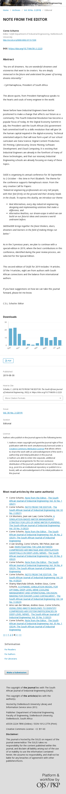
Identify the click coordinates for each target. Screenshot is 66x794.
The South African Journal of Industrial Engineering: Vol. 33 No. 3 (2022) (35, 556)
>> (20, 634)
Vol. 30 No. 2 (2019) (32, 10)
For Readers (10, 649)
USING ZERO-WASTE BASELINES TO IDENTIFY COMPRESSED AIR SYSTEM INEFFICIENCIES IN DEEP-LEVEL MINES (33, 611)
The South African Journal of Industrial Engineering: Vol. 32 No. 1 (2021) (35, 500)
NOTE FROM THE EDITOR (38, 507)
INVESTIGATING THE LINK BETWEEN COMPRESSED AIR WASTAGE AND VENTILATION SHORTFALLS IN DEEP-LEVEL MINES (33, 549)
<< (4, 634)
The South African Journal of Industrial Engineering (35, 3)
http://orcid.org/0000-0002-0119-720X (19, 40)
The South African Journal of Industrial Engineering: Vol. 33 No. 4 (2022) (36, 577)
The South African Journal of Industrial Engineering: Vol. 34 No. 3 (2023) (36, 598)
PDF (9, 360)
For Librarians (11, 658)
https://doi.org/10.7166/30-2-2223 (25, 48)
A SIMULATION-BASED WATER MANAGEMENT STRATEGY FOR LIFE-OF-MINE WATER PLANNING (34, 519)
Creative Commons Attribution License (26, 448)
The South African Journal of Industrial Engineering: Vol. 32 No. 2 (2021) (36, 510)
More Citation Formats (15, 398)
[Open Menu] (3, 3)
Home (6, 10)
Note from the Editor (36, 497)
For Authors (10, 654)
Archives (16, 10)
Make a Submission (16, 672)
